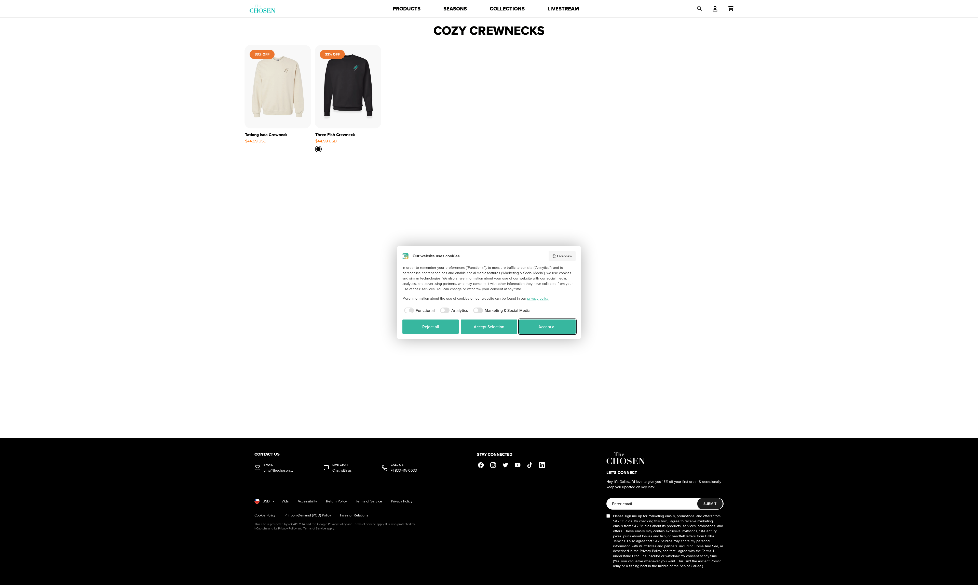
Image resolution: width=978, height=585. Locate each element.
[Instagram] (493, 465)
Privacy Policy (401, 501)
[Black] (318, 149)
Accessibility (307, 501)
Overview (564, 256)
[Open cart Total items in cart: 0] (731, 8)
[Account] (715, 8)
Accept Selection (489, 326)
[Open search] (699, 8)
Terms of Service (369, 501)
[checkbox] (418, 310)
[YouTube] (518, 465)
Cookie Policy (265, 515)
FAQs (284, 501)
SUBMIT (709, 503)
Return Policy (336, 501)
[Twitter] (505, 465)
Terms (706, 550)
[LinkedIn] (542, 465)
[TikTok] (530, 465)
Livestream (563, 8)
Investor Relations (354, 515)
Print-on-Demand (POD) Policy (307, 515)
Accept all (547, 326)
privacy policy (538, 298)
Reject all (430, 326)
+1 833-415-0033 (404, 470)
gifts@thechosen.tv (278, 470)
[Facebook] (481, 465)
